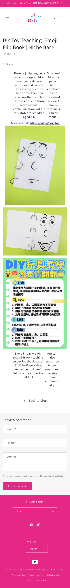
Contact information (36, 580)
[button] (7, 17)
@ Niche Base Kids (27, 365)
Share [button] (9, 64)
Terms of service (35, 575)
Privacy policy (18, 575)
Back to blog (38, 400)
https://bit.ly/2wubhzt (45, 123)
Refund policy (57, 569)
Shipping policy (54, 575)
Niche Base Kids (21, 569)
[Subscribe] (53, 511)
